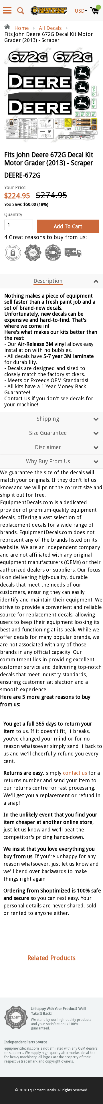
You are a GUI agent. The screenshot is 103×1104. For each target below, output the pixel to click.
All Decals (50, 28)
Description (48, 281)
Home (21, 28)
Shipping (48, 419)
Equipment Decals (42, 1090)
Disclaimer (48, 447)
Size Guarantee (48, 433)
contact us (75, 773)
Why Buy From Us (48, 461)
